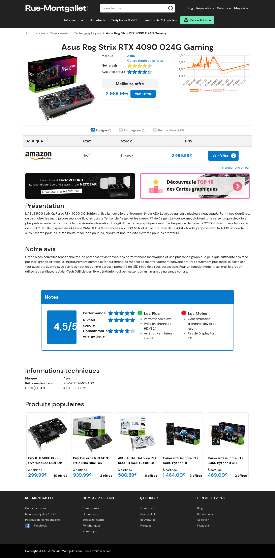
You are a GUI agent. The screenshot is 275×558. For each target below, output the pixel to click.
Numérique (90, 531)
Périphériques (91, 525)
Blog (190, 8)
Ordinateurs (90, 514)
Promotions (147, 508)
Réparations (205, 8)
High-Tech (97, 20)
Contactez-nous (35, 508)
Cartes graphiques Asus (145, 61)
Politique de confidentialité (42, 519)
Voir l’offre (143, 94)
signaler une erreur (236, 167)
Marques (145, 525)
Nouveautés (147, 519)
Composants (59, 33)
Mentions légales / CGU (40, 514)
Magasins (241, 8)
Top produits (148, 514)
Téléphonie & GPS (124, 20)
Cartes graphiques (87, 33)
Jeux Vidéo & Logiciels (160, 20)
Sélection (224, 8)
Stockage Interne (93, 519)
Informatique (73, 20)
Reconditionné (200, 20)
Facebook (40, 525)
